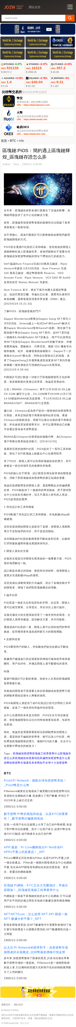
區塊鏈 (17, 753)
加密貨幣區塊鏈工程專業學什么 (40, 753)
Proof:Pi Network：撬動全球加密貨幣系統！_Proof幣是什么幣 (35, 783)
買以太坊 (24, 1023)
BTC (13, 140)
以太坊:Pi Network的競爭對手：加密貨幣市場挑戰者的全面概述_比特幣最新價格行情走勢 (36, 950)
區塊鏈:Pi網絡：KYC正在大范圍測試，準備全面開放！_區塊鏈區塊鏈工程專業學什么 (36, 888)
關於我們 (18, 1005)
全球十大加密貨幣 (56, 762)
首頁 (4, 140)
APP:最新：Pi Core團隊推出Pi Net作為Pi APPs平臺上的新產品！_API (33, 849)
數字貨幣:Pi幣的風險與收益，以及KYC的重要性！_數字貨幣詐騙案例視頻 (36, 816)
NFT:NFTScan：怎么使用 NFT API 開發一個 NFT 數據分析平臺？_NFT (36, 916)
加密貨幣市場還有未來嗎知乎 (27, 762)
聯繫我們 (5, 1005)
